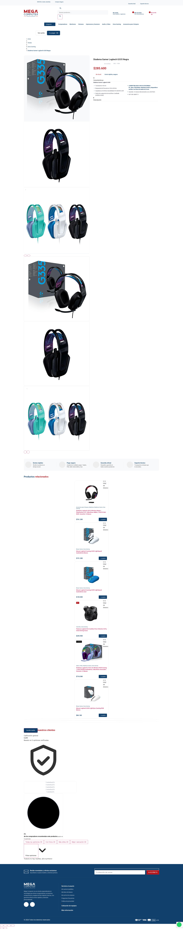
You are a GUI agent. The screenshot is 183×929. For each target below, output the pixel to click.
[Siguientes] (28, 452)
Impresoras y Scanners (93, 24)
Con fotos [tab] (50, 842)
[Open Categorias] (53, 24)
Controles (78, 626)
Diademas (91, 507)
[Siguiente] (28, 255)
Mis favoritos (138, 12)
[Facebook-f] (32, 904)
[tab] (57, 288)
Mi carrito (153, 12)
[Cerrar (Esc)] (12, 925)
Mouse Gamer (79, 549)
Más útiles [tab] (63, 842)
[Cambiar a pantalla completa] (5, 925)
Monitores (73, 24)
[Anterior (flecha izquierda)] (1, 928)
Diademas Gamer (98, 507)
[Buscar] (60, 16)
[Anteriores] (25, 452)
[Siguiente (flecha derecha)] (5, 928)
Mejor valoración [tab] (79, 842)
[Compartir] (9, 925)
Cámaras (81, 24)
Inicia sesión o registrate (119, 14)
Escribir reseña (30, 730)
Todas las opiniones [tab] (33, 842)
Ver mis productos (139, 14)
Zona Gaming (117, 24)
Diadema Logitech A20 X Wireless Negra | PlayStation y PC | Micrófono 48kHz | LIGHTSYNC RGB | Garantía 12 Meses (91, 512)
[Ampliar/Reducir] (1, 925)
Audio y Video (106, 24)
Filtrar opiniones (31, 855)
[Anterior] (25, 255)
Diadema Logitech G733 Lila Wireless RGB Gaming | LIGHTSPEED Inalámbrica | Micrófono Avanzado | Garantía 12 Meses (91, 669)
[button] (103, 519)
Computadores (62, 24)
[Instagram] (26, 904)
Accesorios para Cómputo (131, 24)
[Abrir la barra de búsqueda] (60, 9)
